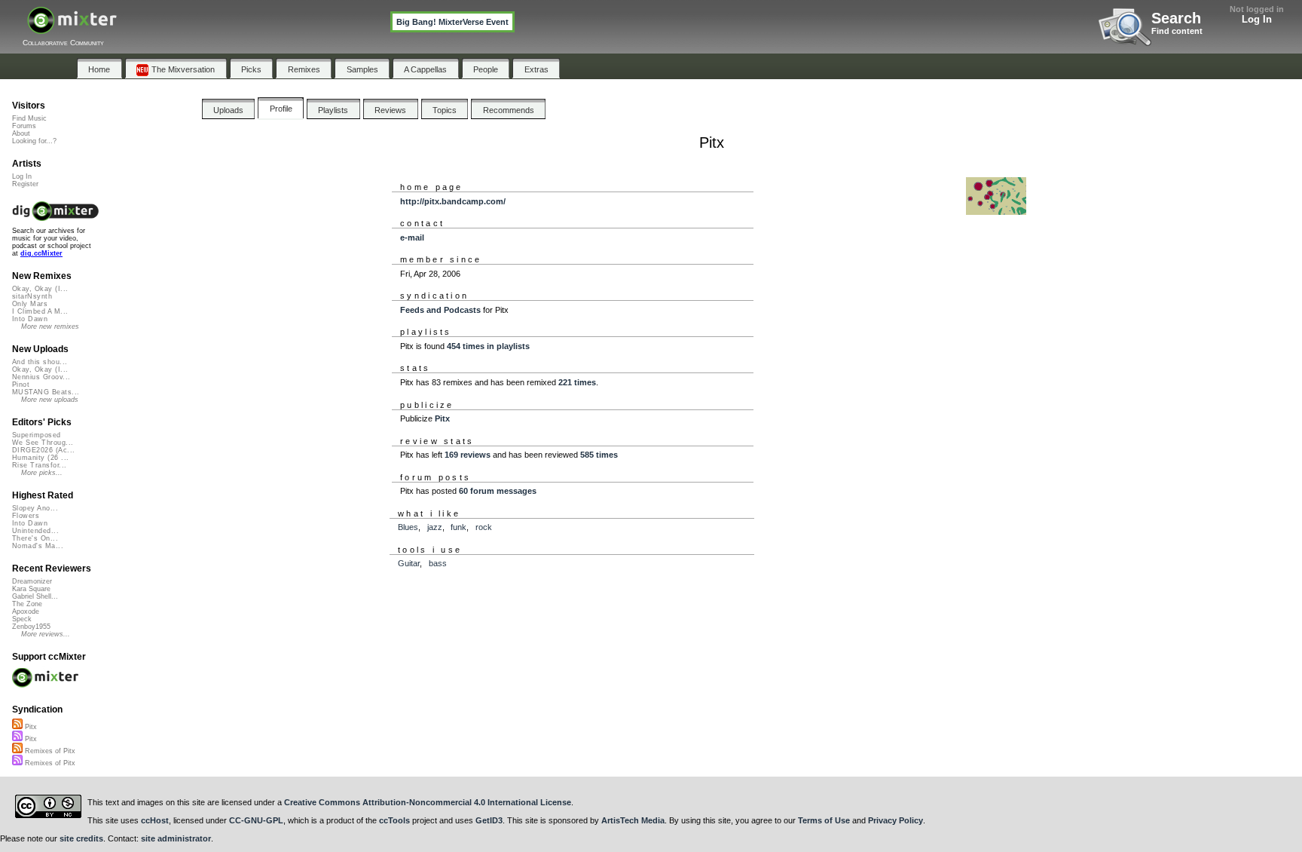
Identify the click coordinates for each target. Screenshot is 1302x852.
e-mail (412, 237)
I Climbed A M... (40, 311)
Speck (22, 619)
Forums (24, 126)
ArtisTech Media (633, 820)
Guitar (409, 563)
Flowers (25, 515)
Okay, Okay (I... (40, 289)
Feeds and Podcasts (440, 309)
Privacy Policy (895, 820)
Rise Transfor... (39, 465)
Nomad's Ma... (37, 546)
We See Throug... (42, 442)
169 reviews (468, 454)
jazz (434, 527)
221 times (577, 382)
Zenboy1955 (31, 626)
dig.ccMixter (41, 253)
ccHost (155, 820)
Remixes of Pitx (49, 751)
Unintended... (35, 531)
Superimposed (36, 435)
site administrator (176, 838)
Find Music (29, 118)
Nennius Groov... (41, 377)
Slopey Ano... (35, 508)
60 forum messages (497, 490)
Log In (1257, 19)
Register (25, 184)
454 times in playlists (488, 346)
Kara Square (31, 589)
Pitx (442, 418)
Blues (408, 527)
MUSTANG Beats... (45, 392)
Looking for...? (34, 141)
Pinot (20, 384)
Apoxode (25, 611)
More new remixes (50, 326)
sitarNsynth (32, 296)
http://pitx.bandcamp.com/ (453, 201)
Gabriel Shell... (35, 596)
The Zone (27, 604)
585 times (599, 454)
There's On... (35, 538)
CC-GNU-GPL (256, 820)
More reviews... (45, 634)
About (21, 133)
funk (458, 527)
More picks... (42, 473)
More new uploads (49, 399)
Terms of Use (824, 820)
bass (438, 563)
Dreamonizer (32, 581)
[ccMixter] (72, 28)
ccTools (394, 820)
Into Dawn (29, 319)
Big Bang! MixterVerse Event (452, 21)
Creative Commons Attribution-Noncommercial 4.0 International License (427, 802)
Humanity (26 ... (40, 457)
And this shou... (39, 362)
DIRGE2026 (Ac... (43, 450)
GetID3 (489, 820)
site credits (81, 838)
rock (483, 527)
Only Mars (29, 304)
